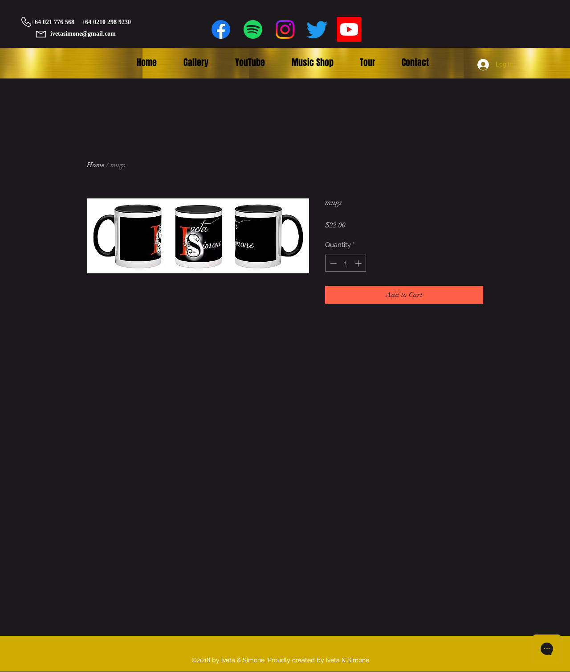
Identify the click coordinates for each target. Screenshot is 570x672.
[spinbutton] (345, 263)
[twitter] (317, 29)
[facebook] (220, 29)
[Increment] (359, 263)
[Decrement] (332, 263)
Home (96, 165)
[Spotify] (252, 29)
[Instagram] (285, 29)
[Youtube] (349, 29)
